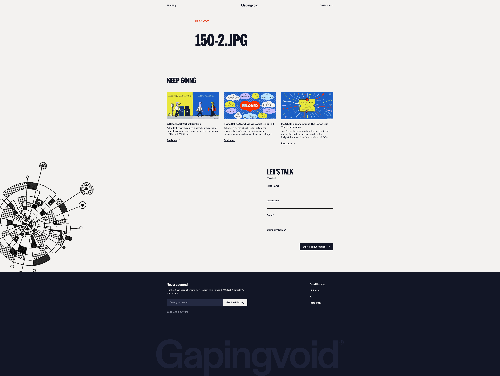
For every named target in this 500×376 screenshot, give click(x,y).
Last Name (273, 200)
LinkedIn (315, 290)
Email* (270, 215)
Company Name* (276, 230)
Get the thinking (235, 302)
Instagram (315, 303)
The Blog (172, 5)
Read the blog (317, 284)
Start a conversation (314, 246)
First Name (273, 185)
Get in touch (326, 5)
